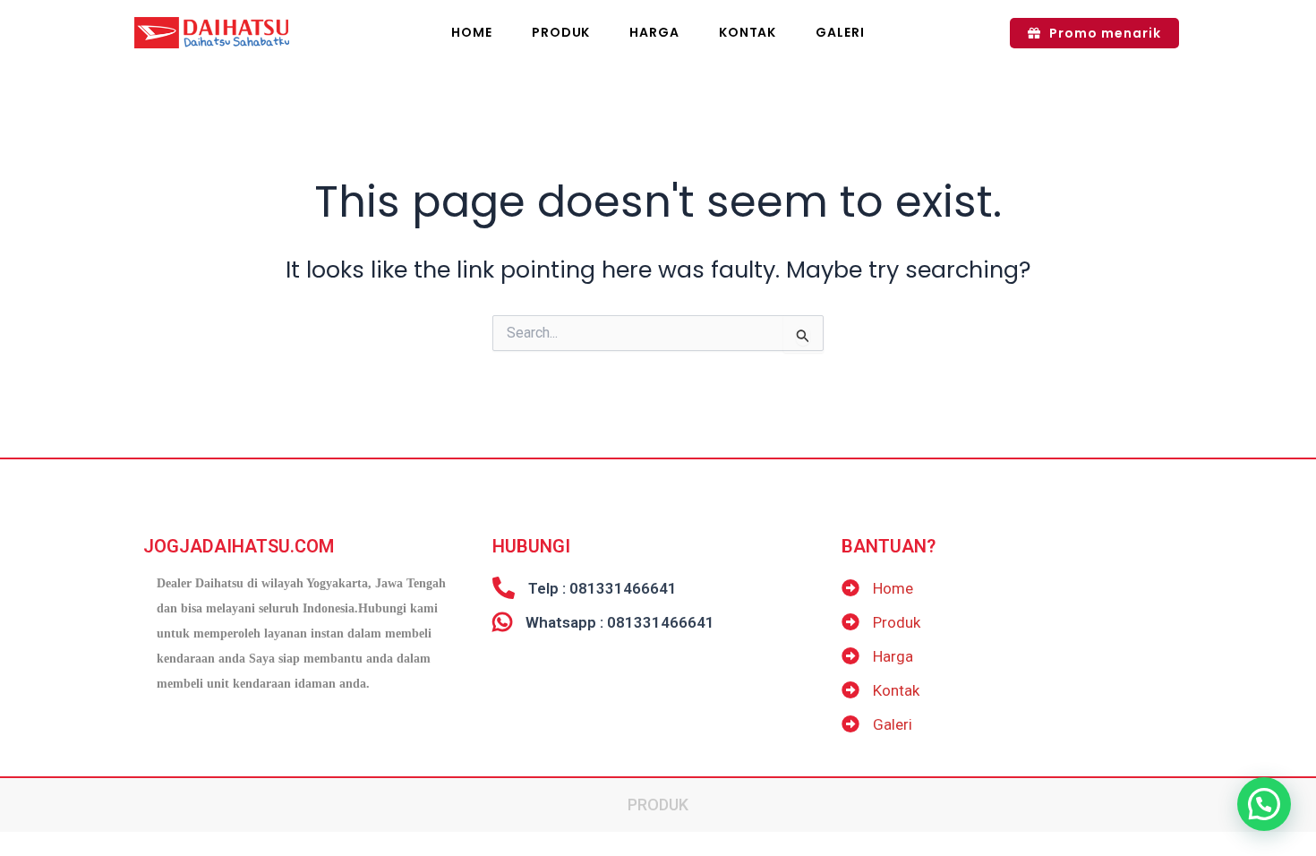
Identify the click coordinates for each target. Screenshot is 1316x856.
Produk (658, 804)
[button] (1264, 804)
